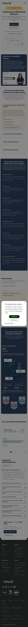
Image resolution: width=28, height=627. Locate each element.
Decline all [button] (14, 320)
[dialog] (14, 313)
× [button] (24, 302)
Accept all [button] (14, 316)
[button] (9, 323)
